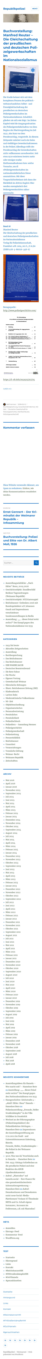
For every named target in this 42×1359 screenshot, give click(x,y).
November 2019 (13, 1004)
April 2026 (10, 783)
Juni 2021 (10, 942)
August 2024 (11, 833)
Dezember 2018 (13, 1041)
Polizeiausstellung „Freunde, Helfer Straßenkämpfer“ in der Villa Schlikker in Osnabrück (22, 1113)
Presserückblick (13, 738)
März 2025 (11, 810)
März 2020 (11, 991)
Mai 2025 (10, 803)
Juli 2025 (10, 797)
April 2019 (10, 1027)
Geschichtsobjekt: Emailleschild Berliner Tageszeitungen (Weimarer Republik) (20, 592)
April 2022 (10, 909)
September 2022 (13, 899)
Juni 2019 (10, 1021)
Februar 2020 (12, 994)
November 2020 (13, 965)
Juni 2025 (10, 800)
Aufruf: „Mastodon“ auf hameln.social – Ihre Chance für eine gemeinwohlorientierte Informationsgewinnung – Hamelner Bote (20, 1182)
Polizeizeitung (12, 734)
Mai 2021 (10, 945)
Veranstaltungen (13, 747)
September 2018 (13, 1051)
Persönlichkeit (12, 718)
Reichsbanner (12, 741)
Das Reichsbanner (14, 658)
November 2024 (13, 823)
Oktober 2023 (12, 863)
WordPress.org (12, 1238)
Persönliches (11, 714)
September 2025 (13, 793)
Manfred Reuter (23, 412)
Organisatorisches (14, 708)
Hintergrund (11, 1261)
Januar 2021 (11, 958)
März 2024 (11, 846)
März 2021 (10, 952)
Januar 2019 (11, 1037)
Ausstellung (11, 652)
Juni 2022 (10, 905)
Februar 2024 (12, 849)
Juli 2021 (9, 938)
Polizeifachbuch (13, 721)
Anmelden (10, 1228)
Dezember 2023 (13, 856)
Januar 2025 (11, 816)
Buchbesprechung (10, 407)
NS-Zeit (9, 701)
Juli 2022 (10, 902)
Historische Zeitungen (16, 685)
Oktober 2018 (12, 1047)
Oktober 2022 (12, 895)
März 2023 (10, 879)
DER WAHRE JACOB (14, 665)
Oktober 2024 (12, 826)
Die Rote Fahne (13, 672)
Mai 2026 (10, 780)
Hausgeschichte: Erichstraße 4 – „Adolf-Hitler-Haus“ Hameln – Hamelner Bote (21, 1103)
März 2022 (11, 912)
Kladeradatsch (12, 691)
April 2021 (10, 948)
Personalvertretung (15, 711)
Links (8, 1264)
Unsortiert (10, 744)
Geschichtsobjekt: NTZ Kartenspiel (22, 599)
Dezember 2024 (13, 820)
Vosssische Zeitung (14, 751)
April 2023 (10, 876)
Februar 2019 (12, 1034)
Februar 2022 (12, 915)
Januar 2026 (11, 787)
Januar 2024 (11, 853)
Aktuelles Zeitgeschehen (17, 648)
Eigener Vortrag (13, 678)
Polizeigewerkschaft (11, 414)
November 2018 (13, 1044)
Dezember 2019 (13, 1001)
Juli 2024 (10, 836)
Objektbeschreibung (15, 705)
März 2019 (10, 1031)
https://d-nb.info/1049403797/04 (19, 379)
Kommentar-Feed (14, 1235)
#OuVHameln (12, 1277)
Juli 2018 (9, 1057)
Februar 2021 (12, 955)
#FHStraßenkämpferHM (17, 1274)
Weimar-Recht (12, 754)
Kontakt (9, 1267)
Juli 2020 (10, 978)
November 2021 (13, 925)
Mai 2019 (10, 1024)
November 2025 (13, 790)
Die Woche (10, 675)
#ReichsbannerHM (14, 1270)
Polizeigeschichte (14, 728)
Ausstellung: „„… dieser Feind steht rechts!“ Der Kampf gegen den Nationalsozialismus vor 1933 (22, 622)
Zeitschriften (12, 761)
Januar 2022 (11, 919)
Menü (34, 9)
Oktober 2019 (12, 1008)
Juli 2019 (10, 1018)
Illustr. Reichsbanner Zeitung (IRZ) (22, 688)
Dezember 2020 (13, 961)
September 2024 (13, 830)
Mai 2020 (10, 985)
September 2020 (13, 971)
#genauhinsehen (13, 1280)
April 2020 (10, 988)
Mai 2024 (10, 839)
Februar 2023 (12, 882)
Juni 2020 (10, 981)
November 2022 (13, 892)
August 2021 (11, 935)
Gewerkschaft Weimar (26, 407)
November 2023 (13, 859)
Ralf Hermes (11, 404)
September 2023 (13, 866)
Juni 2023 (10, 869)
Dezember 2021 (13, 922)
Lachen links (11, 695)
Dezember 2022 (13, 889)
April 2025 (10, 806)
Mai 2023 (10, 872)
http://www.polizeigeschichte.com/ (19, 310)
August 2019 (11, 1014)
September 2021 (13, 932)
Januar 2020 (11, 998)
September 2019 (13, 1011)
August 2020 (11, 975)
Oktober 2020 (12, 968)
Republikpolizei (14, 8)
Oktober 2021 (12, 928)
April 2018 (10, 1064)
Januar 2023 (11, 886)
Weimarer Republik (14, 757)
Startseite (10, 1257)
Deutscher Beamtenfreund (18, 668)
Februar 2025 (12, 813)
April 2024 (10, 843)
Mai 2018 (10, 1060)
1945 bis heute (12, 645)
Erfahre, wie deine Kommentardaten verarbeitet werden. (19, 491)
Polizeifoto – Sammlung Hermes (21, 724)
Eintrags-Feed (12, 1231)
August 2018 (11, 1054)
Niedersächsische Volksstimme (20, 698)
